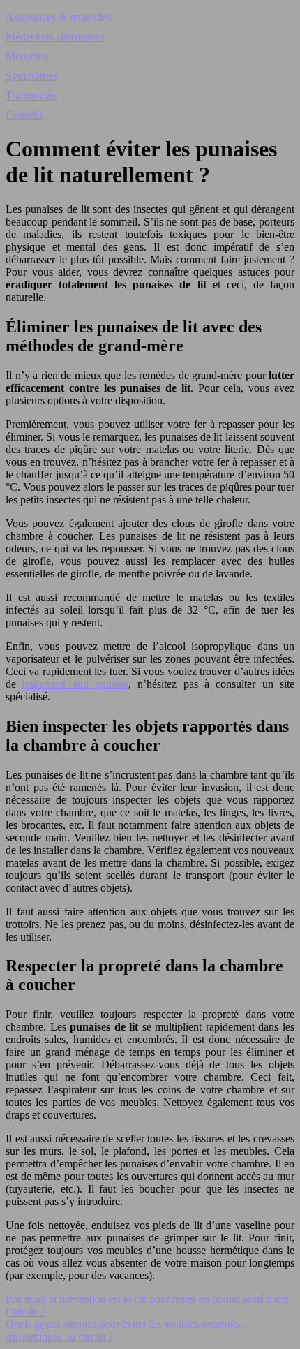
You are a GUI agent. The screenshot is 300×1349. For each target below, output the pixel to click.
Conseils (24, 115)
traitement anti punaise (75, 684)
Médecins (27, 56)
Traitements (31, 95)
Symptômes (31, 76)
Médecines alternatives (55, 37)
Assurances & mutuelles (59, 17)
